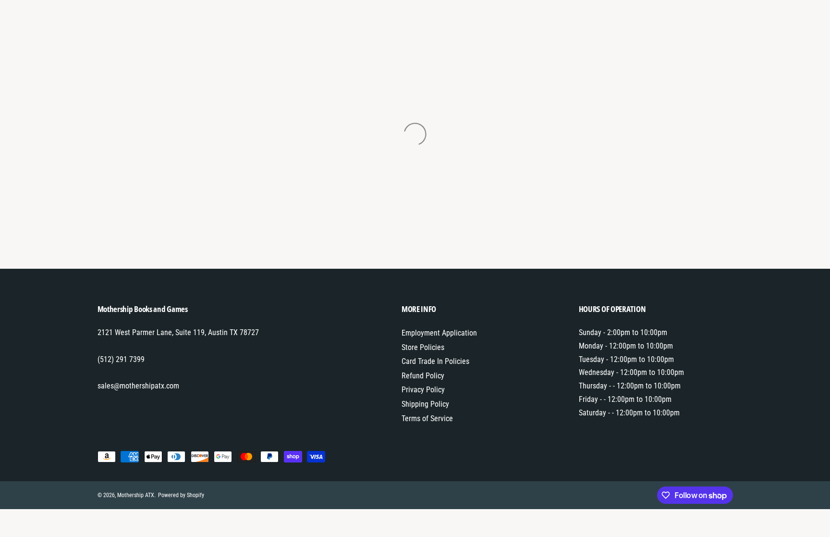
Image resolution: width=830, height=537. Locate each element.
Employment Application (439, 332)
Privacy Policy (423, 389)
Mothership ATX (135, 495)
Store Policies (423, 347)
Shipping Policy (425, 404)
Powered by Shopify (181, 495)
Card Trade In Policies (435, 361)
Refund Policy (423, 375)
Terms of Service (427, 418)
